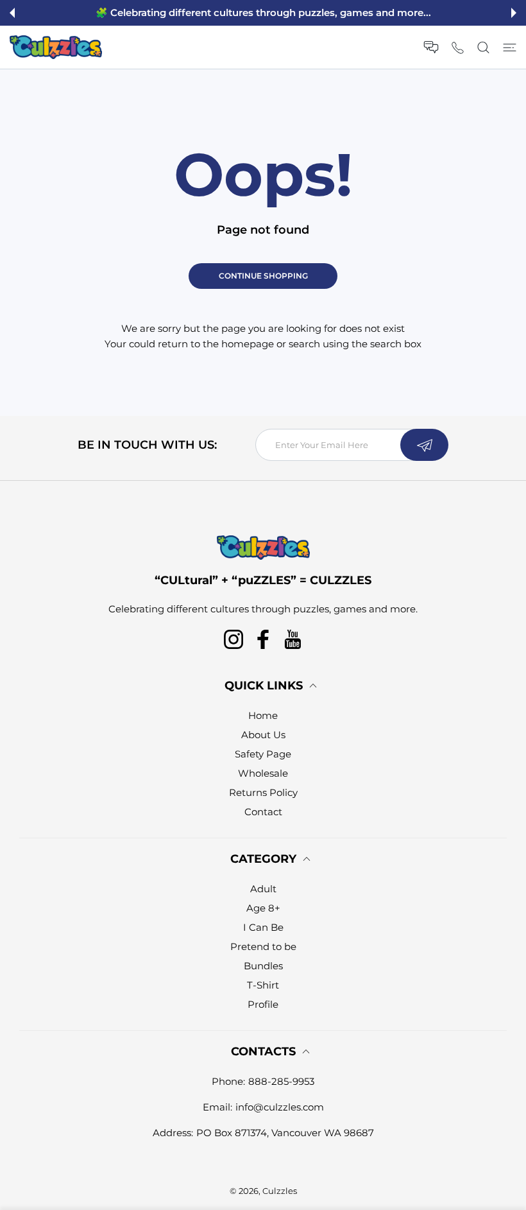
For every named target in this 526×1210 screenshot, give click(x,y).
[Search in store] (483, 47)
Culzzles (279, 1191)
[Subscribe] (424, 445)
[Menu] (509, 47)
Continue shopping (263, 276)
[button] (12, 13)
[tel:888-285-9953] (457, 47)
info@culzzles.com (279, 1107)
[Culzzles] (56, 47)
